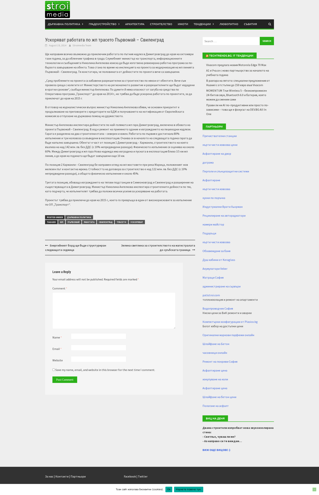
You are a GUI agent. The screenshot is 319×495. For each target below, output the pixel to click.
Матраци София (213, 277)
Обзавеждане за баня (216, 251)
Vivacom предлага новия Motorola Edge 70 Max (236, 65)
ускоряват (137, 222)
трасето (121, 222)
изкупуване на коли (215, 379)
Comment (59, 288)
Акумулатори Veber (215, 268)
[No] (314, 489)
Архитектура (134, 24)
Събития (250, 24)
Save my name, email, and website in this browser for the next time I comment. (105, 370)
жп (61, 222)
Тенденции (202, 24)
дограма (208, 162)
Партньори (78, 476)
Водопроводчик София (218, 308)
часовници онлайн (215, 353)
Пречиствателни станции (220, 136)
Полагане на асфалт (216, 406)
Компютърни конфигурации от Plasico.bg (230, 322)
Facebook (130, 476)
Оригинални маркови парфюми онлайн (228, 335)
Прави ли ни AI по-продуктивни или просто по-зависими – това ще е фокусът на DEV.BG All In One (237, 109)
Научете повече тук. (188, 489)
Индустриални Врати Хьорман (223, 207)
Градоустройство (102, 24)
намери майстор (213, 224)
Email (57, 349)
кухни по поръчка (214, 198)
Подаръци (209, 233)
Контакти (61, 476)
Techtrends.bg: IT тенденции (231, 55)
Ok (169, 489)
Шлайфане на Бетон (216, 344)
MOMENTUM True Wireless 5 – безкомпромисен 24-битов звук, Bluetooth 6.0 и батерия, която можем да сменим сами (236, 95)
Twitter (143, 476)
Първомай (74, 222)
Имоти (183, 24)
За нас (49, 476)
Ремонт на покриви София (220, 361)
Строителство (161, 24)
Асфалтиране (211, 180)
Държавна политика (64, 24)
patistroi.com (211, 295)
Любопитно (228, 24)
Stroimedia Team (82, 45)
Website (57, 360)
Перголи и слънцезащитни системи (226, 171)
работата (89, 222)
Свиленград (105, 222)
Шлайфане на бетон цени (219, 397)
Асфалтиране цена (215, 370)
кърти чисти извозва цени (220, 145)
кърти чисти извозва (216, 189)
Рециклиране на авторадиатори (224, 215)
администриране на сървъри (222, 286)
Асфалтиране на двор (217, 153)
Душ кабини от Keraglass (219, 260)
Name (57, 337)
